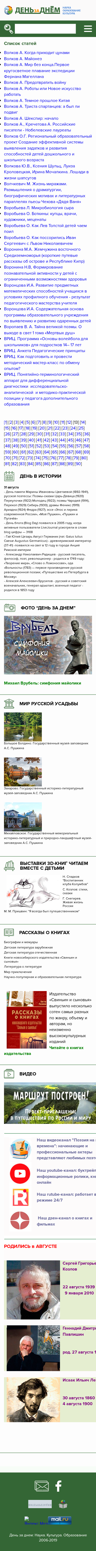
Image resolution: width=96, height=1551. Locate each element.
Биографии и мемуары (21, 942)
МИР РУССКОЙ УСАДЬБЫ (48, 703)
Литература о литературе (23, 967)
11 (62, 422)
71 (15, 458)
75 (45, 458)
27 (15, 434)
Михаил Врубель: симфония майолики (42, 683)
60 (15, 452)
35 (78, 434)
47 (86, 440)
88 (62, 464)
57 (78, 446)
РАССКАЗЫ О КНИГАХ (44, 932)
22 (57, 428)
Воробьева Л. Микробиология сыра (39, 208)
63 (38, 452)
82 (14, 464)
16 (14, 428)
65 (54, 452)
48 (7, 446)
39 (23, 440)
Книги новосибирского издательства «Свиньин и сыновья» (40, 959)
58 (86, 446)
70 (7, 458)
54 (54, 446)
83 (22, 464)
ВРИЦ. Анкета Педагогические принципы (44, 350)
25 (81, 428)
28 (23, 434)
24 (73, 428)
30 (39, 434)
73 (29, 458)
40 (31, 440)
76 (53, 458)
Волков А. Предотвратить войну (35, 82)
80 (83, 458)
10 (56, 422)
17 (20, 428)
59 (7, 452)
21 (49, 428)
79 (76, 458)
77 (60, 458)
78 (68, 458)
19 (34, 428)
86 (46, 464)
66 (62, 452)
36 (86, 434)
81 (7, 464)
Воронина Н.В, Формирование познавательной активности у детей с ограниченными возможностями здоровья (45, 273)
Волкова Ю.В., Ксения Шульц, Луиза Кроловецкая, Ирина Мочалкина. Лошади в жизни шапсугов (46, 172)
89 (70, 464)
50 (23, 446)
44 (62, 440)
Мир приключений (18, 972)
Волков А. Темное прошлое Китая (37, 100)
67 (70, 452)
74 (37, 458)
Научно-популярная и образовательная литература (42, 977)
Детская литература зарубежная (28, 948)
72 (22, 458)
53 (46, 446)
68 (78, 452)
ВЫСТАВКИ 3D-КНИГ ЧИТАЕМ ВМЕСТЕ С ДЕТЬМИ (54, 866)
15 (7, 428)
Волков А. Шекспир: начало (31, 118)
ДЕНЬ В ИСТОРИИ (40, 476)
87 (54, 464)
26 (7, 434)
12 (69, 422)
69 (86, 452)
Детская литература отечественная (30, 953)
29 (31, 434)
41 (39, 440)
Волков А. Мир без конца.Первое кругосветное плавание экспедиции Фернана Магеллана (39, 70)
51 (31, 446)
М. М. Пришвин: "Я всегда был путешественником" (41, 911)
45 (70, 440)
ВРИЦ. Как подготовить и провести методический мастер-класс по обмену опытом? (42, 362)
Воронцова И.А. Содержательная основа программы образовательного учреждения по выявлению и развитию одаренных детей (47, 315)
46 (78, 440)
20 (42, 428)
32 (54, 434)
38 (15, 440)
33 (62, 434)
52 (38, 446)
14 (83, 422)
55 (62, 446)
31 (47, 434)
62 (30, 452)
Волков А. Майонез (23, 58)
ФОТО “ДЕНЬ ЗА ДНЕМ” (48, 607)
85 (38, 464)
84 (30, 464)
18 (27, 428)
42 (46, 440)
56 (70, 446)
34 (70, 434)
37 (7, 440)
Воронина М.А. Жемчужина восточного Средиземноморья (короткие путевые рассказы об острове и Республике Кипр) (44, 255)
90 (78, 464)
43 (54, 440)
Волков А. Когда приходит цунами (37, 52)
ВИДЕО (27, 1073)
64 (46, 452)
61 (23, 452)
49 (15, 446)
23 (65, 428)
